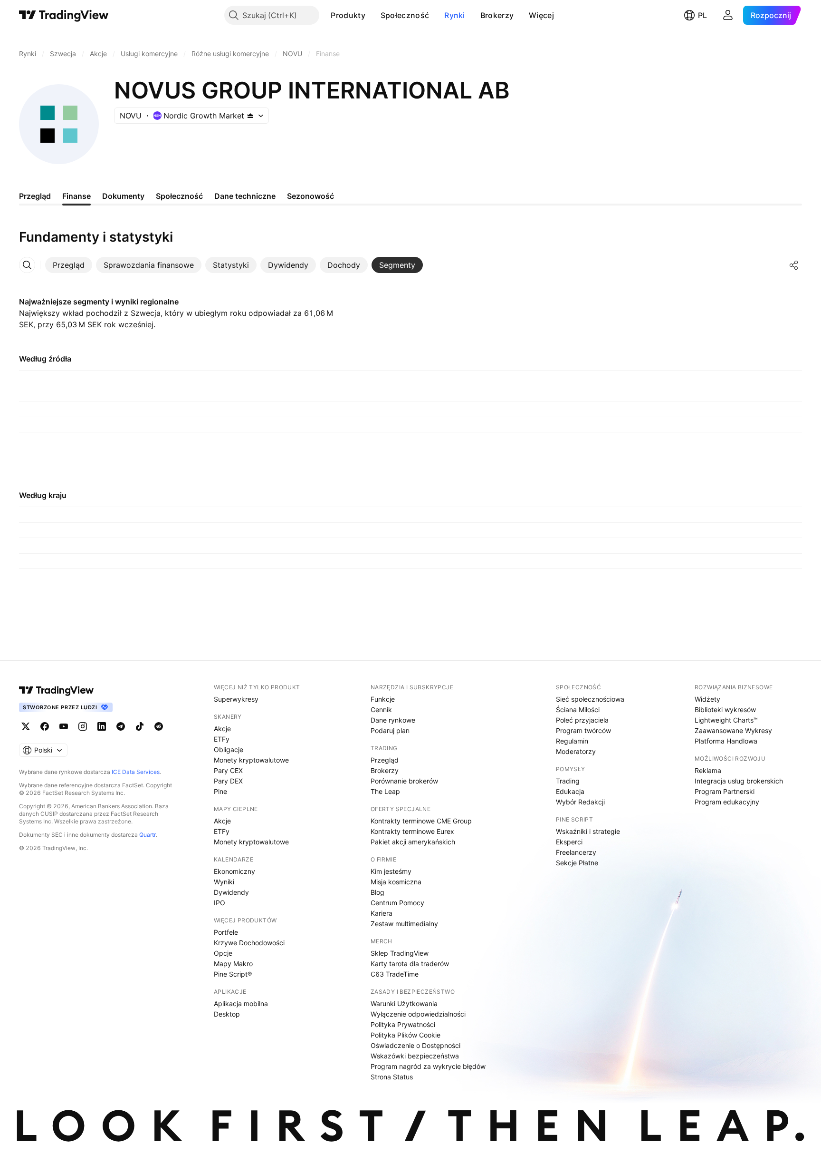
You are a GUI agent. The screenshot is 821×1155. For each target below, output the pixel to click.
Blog (377, 892)
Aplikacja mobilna (241, 1003)
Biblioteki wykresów (725, 709)
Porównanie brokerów (404, 781)
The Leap (385, 791)
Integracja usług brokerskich (739, 781)
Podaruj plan (390, 730)
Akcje (222, 728)
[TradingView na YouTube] (63, 726)
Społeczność (405, 15)
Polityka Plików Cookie (405, 1035)
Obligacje (228, 749)
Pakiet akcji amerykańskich (413, 842)
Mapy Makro (233, 963)
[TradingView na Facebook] (44, 726)
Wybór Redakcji (580, 802)
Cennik (381, 709)
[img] (250, 115)
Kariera (381, 913)
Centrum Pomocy (397, 903)
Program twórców (583, 730)
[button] (372, 15)
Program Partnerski (724, 791)
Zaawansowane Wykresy (733, 730)
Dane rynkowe (393, 720)
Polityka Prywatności (403, 1024)
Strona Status (392, 1077)
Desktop (227, 1014)
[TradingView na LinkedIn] (101, 726)
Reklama (708, 770)
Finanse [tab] (76, 196)
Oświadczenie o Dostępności (415, 1045)
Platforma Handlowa (726, 741)
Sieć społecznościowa (590, 699)
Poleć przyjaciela (582, 720)
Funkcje (383, 699)
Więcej (541, 15)
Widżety (707, 699)
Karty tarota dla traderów (410, 963)
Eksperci (569, 842)
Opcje (223, 953)
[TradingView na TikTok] (139, 726)
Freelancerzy (576, 852)
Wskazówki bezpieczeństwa (415, 1056)
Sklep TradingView (400, 953)
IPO (219, 903)
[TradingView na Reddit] (158, 726)
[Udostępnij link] (794, 265)
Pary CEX (228, 770)
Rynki (454, 15)
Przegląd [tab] (35, 196)
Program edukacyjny (727, 802)
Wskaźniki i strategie (588, 831)
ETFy (221, 739)
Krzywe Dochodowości (249, 943)
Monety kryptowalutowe (251, 760)
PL (702, 15)
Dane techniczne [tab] (245, 196)
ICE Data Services (136, 771)
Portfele (226, 932)
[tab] (68, 265)
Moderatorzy (576, 751)
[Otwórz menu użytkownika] (727, 15)
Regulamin (572, 741)
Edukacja (570, 791)
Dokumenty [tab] (123, 196)
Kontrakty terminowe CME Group (421, 821)
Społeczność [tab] (179, 196)
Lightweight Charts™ (726, 720)
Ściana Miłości (578, 709)
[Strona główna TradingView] (64, 15)
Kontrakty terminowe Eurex (412, 831)
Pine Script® (233, 974)
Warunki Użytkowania (404, 1003)
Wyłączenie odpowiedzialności (418, 1014)
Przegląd (385, 760)
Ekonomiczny (234, 871)
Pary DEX (228, 781)
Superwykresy (236, 699)
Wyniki (224, 882)
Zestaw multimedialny (404, 924)
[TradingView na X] (25, 726)
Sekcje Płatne (577, 863)
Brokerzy (497, 15)
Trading (568, 781)
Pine (220, 791)
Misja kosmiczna (396, 882)
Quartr (147, 834)
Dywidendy (231, 892)
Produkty (348, 15)
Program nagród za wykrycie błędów (428, 1066)
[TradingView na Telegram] (120, 726)
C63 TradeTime (395, 974)
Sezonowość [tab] (310, 196)
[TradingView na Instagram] (82, 726)
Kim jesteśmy (391, 871)
